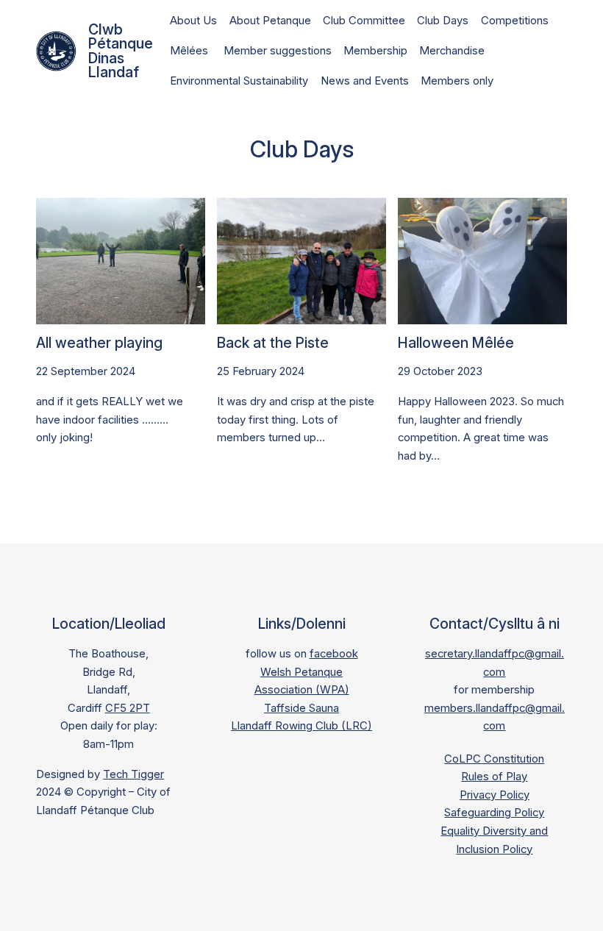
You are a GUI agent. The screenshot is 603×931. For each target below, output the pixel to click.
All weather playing (99, 343)
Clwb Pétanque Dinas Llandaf (120, 51)
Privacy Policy (494, 795)
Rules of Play (494, 776)
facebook (334, 653)
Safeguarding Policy (494, 812)
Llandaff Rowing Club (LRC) (301, 725)
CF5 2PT (127, 708)
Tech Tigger (133, 774)
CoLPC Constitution (494, 759)
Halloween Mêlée (456, 343)
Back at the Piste (273, 343)
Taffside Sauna (301, 708)
